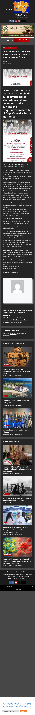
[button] (8, 40)
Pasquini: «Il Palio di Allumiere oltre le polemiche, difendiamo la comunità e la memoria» (17, 469)
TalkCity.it (21, 15)
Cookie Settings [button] (14, 711)
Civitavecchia (7, 554)
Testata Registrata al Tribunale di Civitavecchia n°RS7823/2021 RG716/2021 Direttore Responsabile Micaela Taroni (17, 576)
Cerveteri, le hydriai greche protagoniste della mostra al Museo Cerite (16, 371)
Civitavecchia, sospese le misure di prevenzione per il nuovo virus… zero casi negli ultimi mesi (17, 561)
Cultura (5, 48)
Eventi (6, 396)
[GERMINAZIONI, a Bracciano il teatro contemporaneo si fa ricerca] (17, 486)
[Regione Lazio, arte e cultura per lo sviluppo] (17, 418)
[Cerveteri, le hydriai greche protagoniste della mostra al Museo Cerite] (17, 357)
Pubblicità (24, 572)
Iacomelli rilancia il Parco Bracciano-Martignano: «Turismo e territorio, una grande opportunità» (17, 530)
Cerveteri (6, 364)
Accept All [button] (23, 711)
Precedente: (17, 310)
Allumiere (6, 462)
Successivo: (16, 319)
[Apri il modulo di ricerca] (12, 40)
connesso (13, 333)
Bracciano (6, 494)
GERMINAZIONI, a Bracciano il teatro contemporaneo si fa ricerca (17, 499)
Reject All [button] (5, 711)
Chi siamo (16, 572)
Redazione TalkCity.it (9, 376)
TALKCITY (6, 61)
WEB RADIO (23, 40)
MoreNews (27, 587)
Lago (5, 523)
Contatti (9, 572)
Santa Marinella (12, 48)
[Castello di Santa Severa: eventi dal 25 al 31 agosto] (17, 388)
